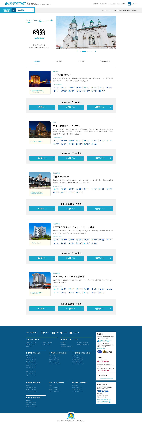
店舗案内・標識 (101, 348)
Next (95, 51)
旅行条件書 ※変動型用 (102, 399)
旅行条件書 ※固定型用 (102, 401)
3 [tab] (87, 51)
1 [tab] (80, 51)
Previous (77, 51)
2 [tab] (84, 51)
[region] (86, 10)
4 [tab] (89, 51)
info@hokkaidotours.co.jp (107, 378)
